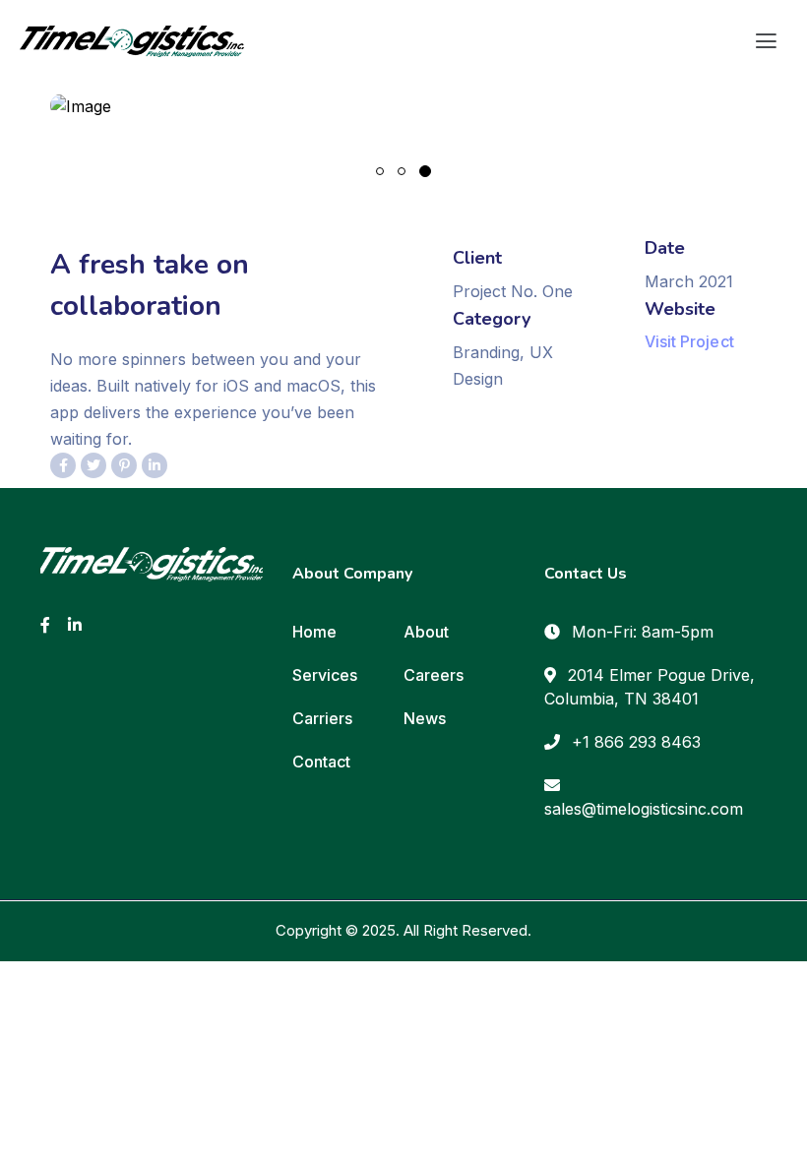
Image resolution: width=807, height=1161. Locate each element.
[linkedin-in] (75, 624)
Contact (321, 761)
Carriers (322, 718)
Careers (434, 675)
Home (314, 632)
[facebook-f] (45, 624)
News (425, 718)
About (426, 632)
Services (324, 675)
